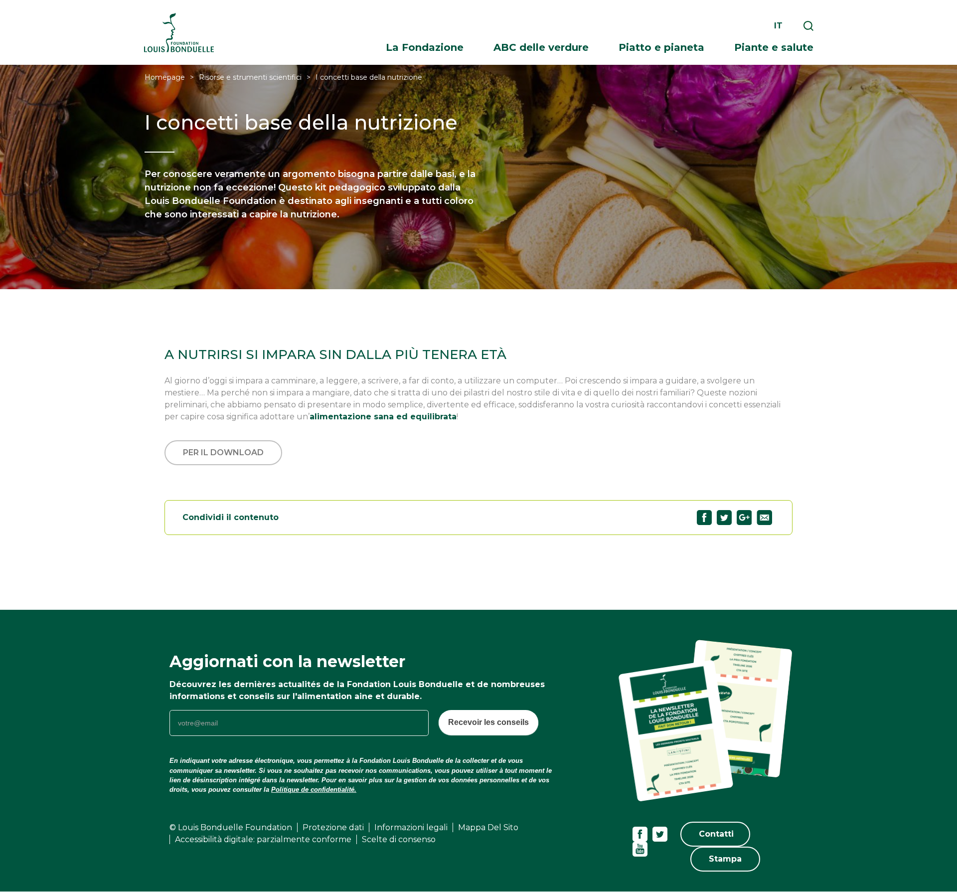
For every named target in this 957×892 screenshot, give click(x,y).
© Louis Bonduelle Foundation (230, 827)
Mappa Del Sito (488, 827)
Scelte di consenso (399, 839)
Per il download (223, 452)
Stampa (725, 859)
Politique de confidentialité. (313, 789)
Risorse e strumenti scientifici (250, 77)
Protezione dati (333, 827)
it (778, 25)
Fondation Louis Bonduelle (179, 32)
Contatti (716, 834)
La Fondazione (425, 47)
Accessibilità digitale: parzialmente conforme (263, 839)
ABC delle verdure (541, 47)
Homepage (165, 77)
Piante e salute (773, 47)
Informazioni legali (411, 827)
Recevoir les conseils (488, 722)
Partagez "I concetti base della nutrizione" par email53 (764, 517)
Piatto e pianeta (661, 47)
